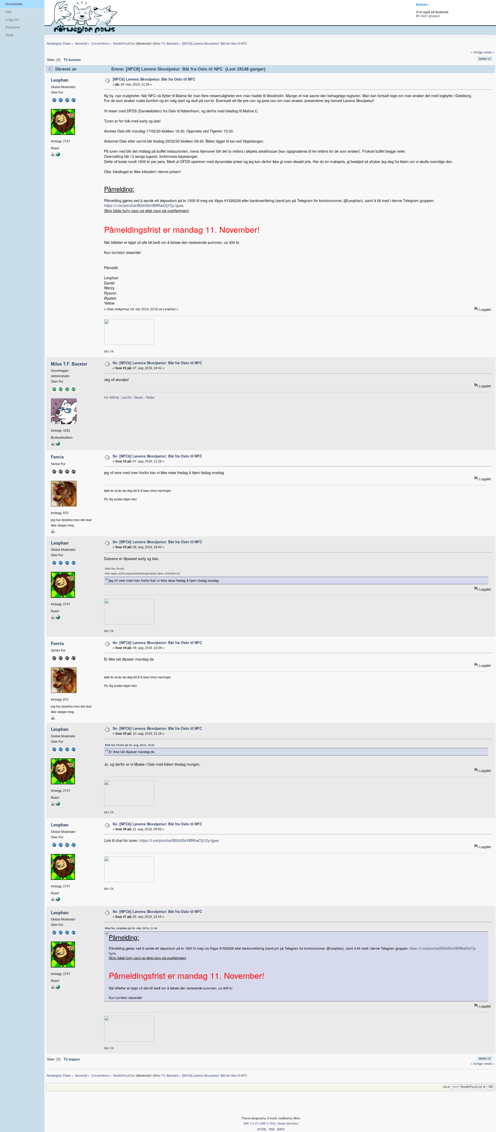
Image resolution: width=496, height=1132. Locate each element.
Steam (138, 397)
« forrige (477, 52)
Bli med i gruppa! (428, 15)
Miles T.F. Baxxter (165, 43)
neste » (489, 52)
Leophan (59, 80)
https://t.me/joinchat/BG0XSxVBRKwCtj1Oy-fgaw (143, 205)
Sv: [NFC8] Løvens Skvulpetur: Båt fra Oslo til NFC (157, 362)
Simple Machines (287, 1123)
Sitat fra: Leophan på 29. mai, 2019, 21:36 (131, 928)
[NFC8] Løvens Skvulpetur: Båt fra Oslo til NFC (154, 79)
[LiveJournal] (58, 444)
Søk (8, 12)
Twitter (150, 397)
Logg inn (12, 19)
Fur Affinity (111, 397)
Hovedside (13, 4)
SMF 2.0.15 (250, 1123)
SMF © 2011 (268, 1123)
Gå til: (446, 1086)
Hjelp (9, 35)
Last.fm (126, 397)
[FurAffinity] (58, 155)
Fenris (57, 457)
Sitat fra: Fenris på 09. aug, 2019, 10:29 (129, 745)
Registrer (12, 27)
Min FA (109, 351)
